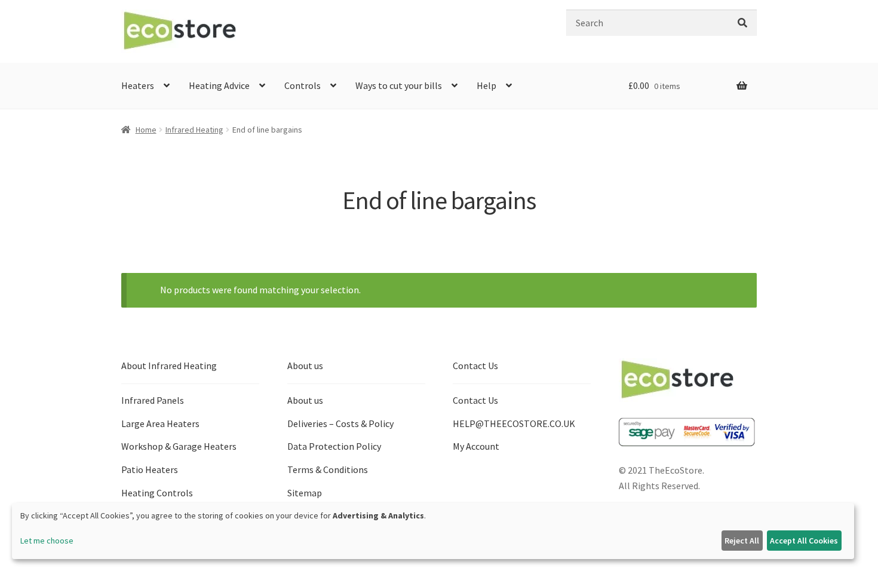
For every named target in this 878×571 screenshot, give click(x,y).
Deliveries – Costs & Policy (340, 423)
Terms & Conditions (327, 469)
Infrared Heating (194, 129)
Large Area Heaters (160, 423)
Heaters (137, 85)
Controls (302, 85)
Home (146, 129)
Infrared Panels (152, 400)
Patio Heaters (149, 469)
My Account (476, 446)
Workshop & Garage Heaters (179, 446)
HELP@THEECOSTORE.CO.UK (514, 423)
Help (486, 85)
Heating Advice (219, 85)
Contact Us (475, 400)
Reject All (741, 540)
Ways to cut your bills (398, 85)
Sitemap (304, 493)
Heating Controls (157, 493)
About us (305, 400)
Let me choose (46, 540)
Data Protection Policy (334, 446)
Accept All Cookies (804, 540)
